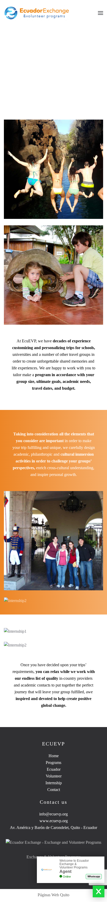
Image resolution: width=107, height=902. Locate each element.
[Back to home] (37, 13)
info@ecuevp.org (53, 814)
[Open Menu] (100, 13)
